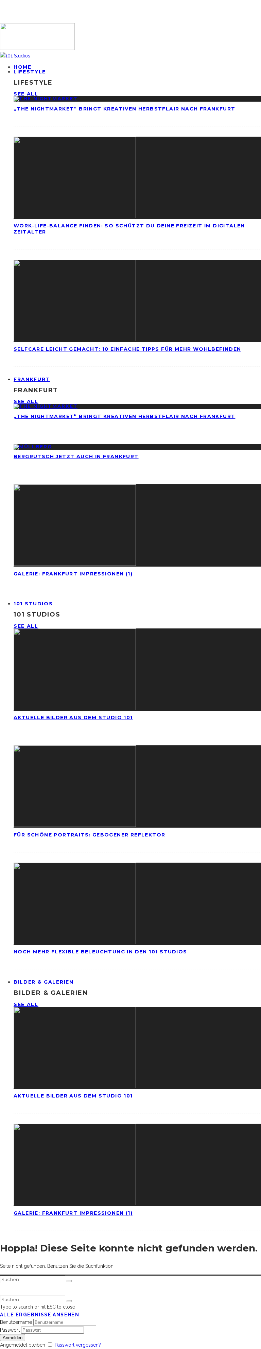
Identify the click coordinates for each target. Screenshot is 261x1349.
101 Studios (33, 604)
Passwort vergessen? (78, 1345)
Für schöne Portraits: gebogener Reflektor (89, 835)
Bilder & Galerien (44, 982)
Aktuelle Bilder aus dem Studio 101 (73, 717)
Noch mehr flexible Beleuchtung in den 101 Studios (100, 952)
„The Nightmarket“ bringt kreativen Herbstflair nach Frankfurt (124, 109)
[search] (69, 1281)
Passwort (10, 1330)
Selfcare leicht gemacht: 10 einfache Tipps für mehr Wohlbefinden (127, 349)
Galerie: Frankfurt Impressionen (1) (73, 574)
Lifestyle (30, 72)
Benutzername (16, 1322)
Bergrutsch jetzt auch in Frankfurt (76, 456)
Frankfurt (32, 379)
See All (26, 94)
